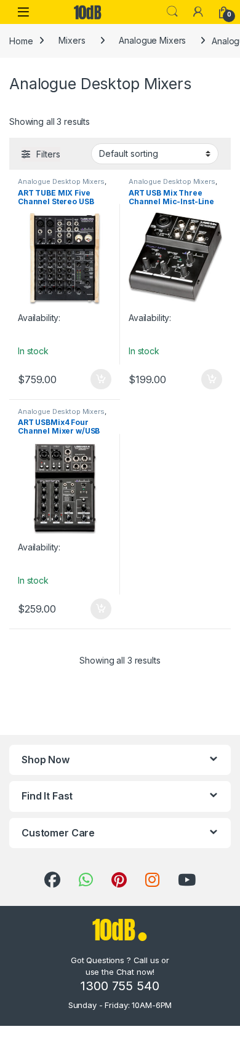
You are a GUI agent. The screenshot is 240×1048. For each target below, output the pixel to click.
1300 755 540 (120, 986)
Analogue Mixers (152, 40)
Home (21, 40)
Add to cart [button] (100, 379)
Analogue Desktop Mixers (61, 181)
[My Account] (198, 11)
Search (172, 11)
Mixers (71, 40)
